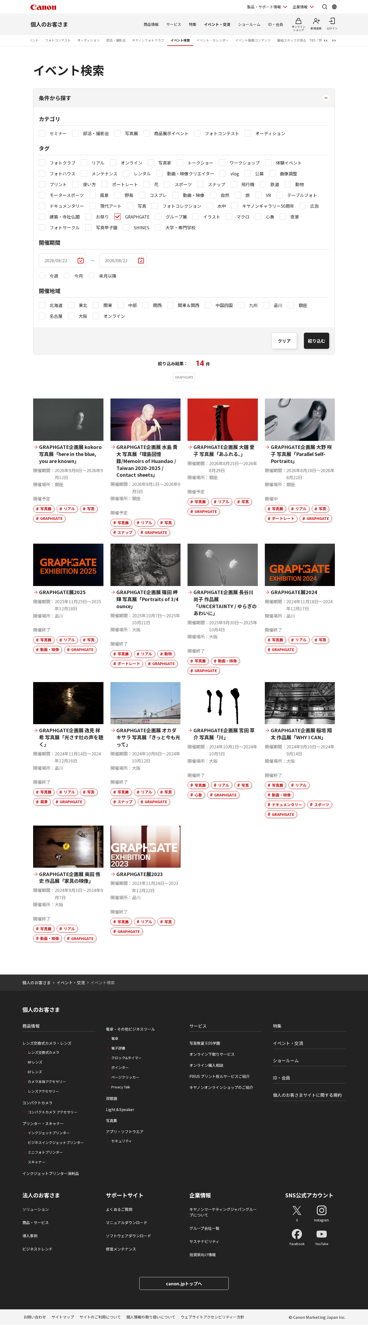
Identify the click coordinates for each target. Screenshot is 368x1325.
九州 (253, 305)
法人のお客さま (41, 1195)
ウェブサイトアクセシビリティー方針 (212, 1317)
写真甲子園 (106, 227)
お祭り (102, 216)
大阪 (83, 316)
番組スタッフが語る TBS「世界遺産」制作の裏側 (314, 40)
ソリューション (35, 1209)
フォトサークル (65, 227)
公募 (259, 173)
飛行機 (247, 184)
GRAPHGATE (137, 216)
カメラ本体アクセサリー (47, 1081)
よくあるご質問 (119, 1209)
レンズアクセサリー (43, 1091)
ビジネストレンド (37, 1249)
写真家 (164, 162)
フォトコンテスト (58, 40)
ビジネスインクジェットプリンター (56, 1142)
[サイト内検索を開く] (324, 7)
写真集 (111, 1120)
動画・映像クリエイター (190, 173)
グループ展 (176, 216)
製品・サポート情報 (264, 6)
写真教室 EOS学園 (204, 1043)
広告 (314, 206)
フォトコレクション (181, 206)
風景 (104, 195)
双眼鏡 (111, 1098)
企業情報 (300, 6)
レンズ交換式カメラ (43, 1052)
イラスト (211, 216)
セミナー (58, 133)
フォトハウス (62, 173)
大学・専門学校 (180, 227)
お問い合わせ (34, 1317)
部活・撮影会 (116, 40)
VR (268, 195)
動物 (299, 184)
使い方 (89, 184)
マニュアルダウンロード (126, 1222)
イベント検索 (180, 40)
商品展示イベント (171, 133)
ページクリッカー (125, 1077)
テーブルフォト (302, 195)
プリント (58, 184)
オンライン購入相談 (206, 1065)
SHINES (141, 227)
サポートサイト (125, 1195)
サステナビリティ (204, 1241)
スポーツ (183, 184)
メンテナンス (104, 173)
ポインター (120, 1067)
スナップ (216, 184)
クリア (284, 341)
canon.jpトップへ (184, 1283)
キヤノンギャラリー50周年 (268, 206)
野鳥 (129, 195)
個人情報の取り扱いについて (150, 1317)
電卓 (114, 1038)
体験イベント (289, 162)
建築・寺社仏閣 (65, 216)
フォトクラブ (62, 162)
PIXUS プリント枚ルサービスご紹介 (219, 1076)
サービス (173, 24)
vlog (234, 173)
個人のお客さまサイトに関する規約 (307, 1095)
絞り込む (316, 341)
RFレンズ (35, 1062)
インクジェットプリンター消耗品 (50, 1173)
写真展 (131, 133)
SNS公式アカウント (309, 1195)
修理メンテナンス (121, 1249)
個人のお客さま (49, 24)
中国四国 (224, 305)
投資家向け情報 (202, 1254)
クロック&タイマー (126, 1057)
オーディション (88, 40)
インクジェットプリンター (49, 1132)
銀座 (302, 305)
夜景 (294, 216)
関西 (157, 305)
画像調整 (288, 173)
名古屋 (56, 316)
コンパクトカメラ (37, 1102)
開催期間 (49, 242)
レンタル (142, 173)
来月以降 (107, 276)
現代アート (110, 206)
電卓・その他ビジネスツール (130, 1029)
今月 (78, 276)
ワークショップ (245, 162)
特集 (192, 24)
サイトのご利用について (100, 1317)
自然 (225, 195)
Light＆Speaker (120, 1109)
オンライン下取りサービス (212, 1054)
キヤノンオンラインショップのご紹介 (221, 1087)
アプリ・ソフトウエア (125, 1131)
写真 (142, 206)
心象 (270, 216)
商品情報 (151, 24)
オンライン (131, 162)
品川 (278, 305)
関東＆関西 (188, 305)
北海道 (56, 305)
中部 (132, 305)
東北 (83, 305)
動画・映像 (193, 195)
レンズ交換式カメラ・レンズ (46, 1043)
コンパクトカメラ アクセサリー (52, 1112)
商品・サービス (35, 1222)
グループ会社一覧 (204, 1228)
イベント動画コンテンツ (253, 40)
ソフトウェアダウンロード (128, 1235)
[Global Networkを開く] (334, 7)
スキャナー (36, 1161)
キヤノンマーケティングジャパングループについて (223, 1212)
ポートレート (125, 184)
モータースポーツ (67, 195)
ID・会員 (275, 24)
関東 (107, 305)
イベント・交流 (217, 24)
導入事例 (29, 1235)
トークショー (200, 162)
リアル (98, 162)
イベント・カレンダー (212, 40)
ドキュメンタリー (67, 206)
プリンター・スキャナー (43, 1123)
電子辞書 (118, 1048)
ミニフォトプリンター (45, 1152)
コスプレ (158, 195)
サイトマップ (62, 1317)
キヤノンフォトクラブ (148, 40)
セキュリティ (121, 1140)
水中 (221, 206)
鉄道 (274, 184)
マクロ (243, 216)
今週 (54, 276)
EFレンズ (35, 1071)
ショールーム (249, 24)
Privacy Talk (120, 1086)
